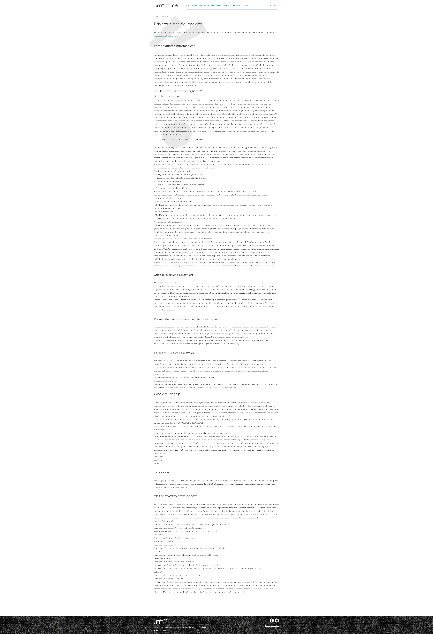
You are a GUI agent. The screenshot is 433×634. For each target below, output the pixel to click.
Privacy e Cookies (272, 626)
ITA (269, 5)
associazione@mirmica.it (165, 36)
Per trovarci (245, 5)
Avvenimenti (235, 5)
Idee (212, 5)
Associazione (204, 5)
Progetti (225, 5)
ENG (274, 5)
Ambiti (218, 5)
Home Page (192, 5)
